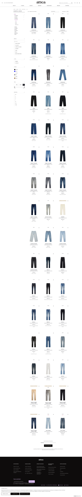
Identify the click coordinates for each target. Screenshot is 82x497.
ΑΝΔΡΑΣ (17, 9)
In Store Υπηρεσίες (51, 470)
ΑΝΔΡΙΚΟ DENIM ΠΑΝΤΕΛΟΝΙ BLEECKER (48, 191)
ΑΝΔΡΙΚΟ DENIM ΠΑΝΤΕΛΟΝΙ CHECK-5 (34, 109)
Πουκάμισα (16, 18)
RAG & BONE (48, 430)
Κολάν (16, 22)
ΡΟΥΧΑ (20, 9)
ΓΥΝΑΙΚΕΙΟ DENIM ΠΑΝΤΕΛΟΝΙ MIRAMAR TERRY (63, 432)
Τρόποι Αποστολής (28, 468)
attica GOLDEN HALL (16, 468)
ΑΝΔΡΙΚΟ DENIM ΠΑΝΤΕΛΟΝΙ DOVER (63, 164)
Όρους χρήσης (22, 483)
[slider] (14, 87)
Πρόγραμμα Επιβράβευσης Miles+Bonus (39, 473)
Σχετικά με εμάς (62, 466)
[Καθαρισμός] (70, 2)
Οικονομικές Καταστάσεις (64, 473)
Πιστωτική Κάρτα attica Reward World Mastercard (41, 467)
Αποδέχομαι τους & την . (24, 483)
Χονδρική (61, 471)
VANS (34, 108)
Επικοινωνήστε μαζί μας (52, 467)
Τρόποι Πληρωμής (28, 466)
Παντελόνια (23, 9)
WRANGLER (34, 82)
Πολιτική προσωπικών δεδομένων (29, 483)
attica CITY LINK (16, 466)
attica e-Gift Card (29, 473)
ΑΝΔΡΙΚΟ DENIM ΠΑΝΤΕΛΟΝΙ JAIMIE (34, 137)
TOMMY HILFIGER (34, 163)
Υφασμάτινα (16, 24)
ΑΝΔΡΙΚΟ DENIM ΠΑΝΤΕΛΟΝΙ (34, 83)
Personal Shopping (51, 472)
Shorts (15, 34)
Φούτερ (16, 29)
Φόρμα (16, 23)
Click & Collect (27, 471)
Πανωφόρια (16, 15)
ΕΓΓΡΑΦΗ (31, 481)
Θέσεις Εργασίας (62, 468)
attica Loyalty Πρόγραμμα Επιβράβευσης (41, 470)
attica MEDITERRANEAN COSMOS (17, 472)
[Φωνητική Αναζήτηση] (72, 3)
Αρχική (14, 9)
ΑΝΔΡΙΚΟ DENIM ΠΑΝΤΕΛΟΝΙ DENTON (34, 164)
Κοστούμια (16, 30)
